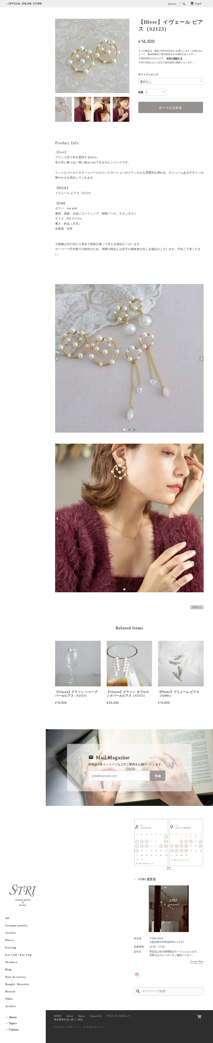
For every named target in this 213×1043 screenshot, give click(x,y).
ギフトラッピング (148, 74)
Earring (10, 947)
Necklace (11, 962)
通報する (197, 607)
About (172, 4)
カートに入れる (170, 107)
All (7, 918)
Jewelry (10, 932)
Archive (10, 1006)
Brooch (10, 991)
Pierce (9, 940)
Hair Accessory (15, 977)
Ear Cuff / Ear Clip (18, 954)
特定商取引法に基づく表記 (68, 1019)
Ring (8, 969)
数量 (140, 92)
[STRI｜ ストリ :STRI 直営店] (169, 908)
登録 (158, 776)
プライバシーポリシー (118, 1016)
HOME (57, 1016)
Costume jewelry (16, 925)
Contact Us (95, 1016)
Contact (14, 1029)
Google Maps (196, 961)
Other (9, 998)
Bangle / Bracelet (17, 984)
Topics (13, 1023)
